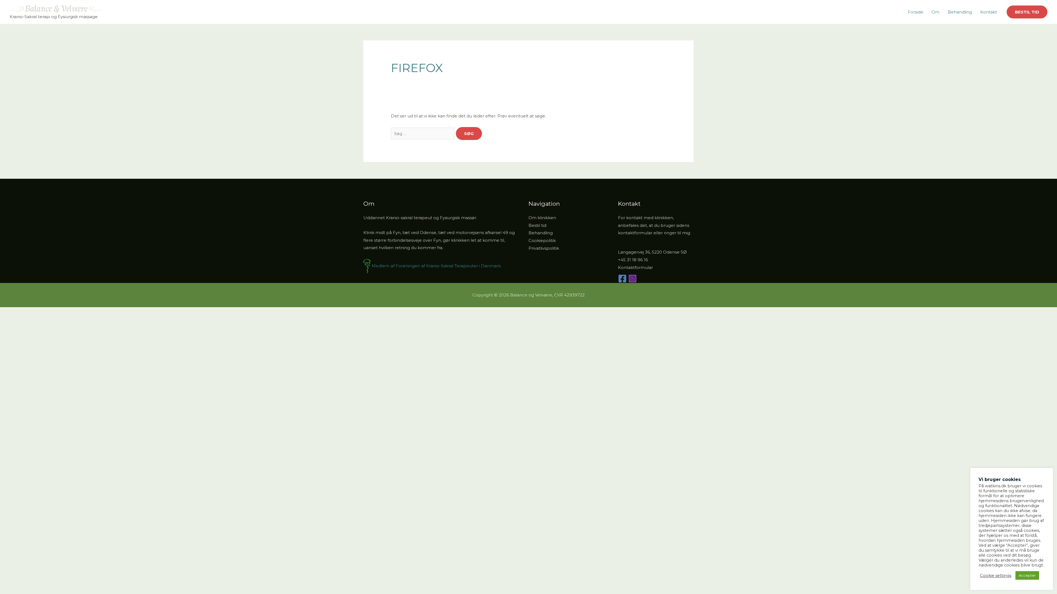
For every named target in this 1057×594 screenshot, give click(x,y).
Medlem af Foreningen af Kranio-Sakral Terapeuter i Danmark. (437, 265)
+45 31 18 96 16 (633, 259)
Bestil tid (537, 225)
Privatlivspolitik (543, 248)
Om (935, 12)
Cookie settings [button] (995, 575)
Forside (915, 12)
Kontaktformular (635, 267)
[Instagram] (632, 278)
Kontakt (988, 12)
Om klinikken (542, 217)
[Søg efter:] (423, 133)
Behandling (960, 12)
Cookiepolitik (542, 240)
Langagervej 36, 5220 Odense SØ (652, 252)
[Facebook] (622, 278)
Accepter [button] (1027, 575)
